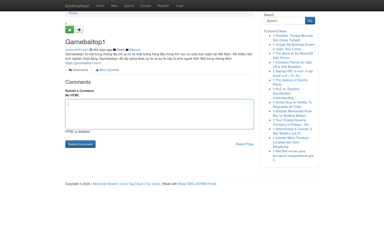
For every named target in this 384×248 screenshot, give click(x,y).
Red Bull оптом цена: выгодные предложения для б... (293, 155)
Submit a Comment (79, 90)
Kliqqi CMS (186, 183)
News (121, 49)
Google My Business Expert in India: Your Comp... (293, 46)
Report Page (245, 144)
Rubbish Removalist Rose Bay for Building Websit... (292, 113)
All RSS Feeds (206, 183)
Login (180, 5)
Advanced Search (105, 183)
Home (100, 5)
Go (310, 20)
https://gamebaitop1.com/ (83, 63)
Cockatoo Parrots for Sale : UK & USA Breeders (293, 64)
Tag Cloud (136, 183)
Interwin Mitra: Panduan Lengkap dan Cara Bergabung (291, 142)
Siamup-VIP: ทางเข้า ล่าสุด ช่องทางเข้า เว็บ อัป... (293, 73)
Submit (129, 5)
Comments (80, 69)
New (114, 5)
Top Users (153, 183)
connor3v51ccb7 (77, 49)
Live (123, 183)
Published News (275, 31)
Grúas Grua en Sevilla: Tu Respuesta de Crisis (292, 104)
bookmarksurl (77, 5)
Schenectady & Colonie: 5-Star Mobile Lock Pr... (293, 131)
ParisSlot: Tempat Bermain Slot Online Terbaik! (293, 37)
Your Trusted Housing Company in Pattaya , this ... (292, 122)
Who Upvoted (109, 69)
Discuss (135, 49)
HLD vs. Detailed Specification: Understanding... (286, 93)
